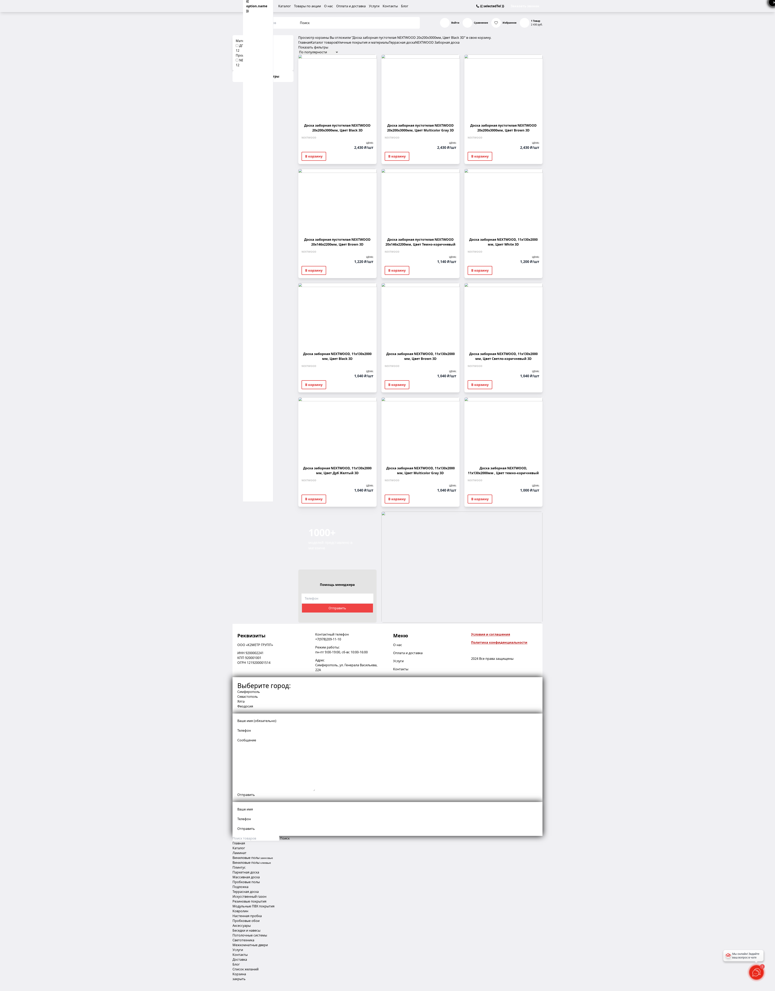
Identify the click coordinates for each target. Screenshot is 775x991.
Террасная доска (402, 42)
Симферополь (248, 691)
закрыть (239, 979)
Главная (304, 42)
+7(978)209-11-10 (328, 639)
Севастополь (247, 696)
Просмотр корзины (313, 37)
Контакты (390, 6)
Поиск (305, 23)
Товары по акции (307, 6)
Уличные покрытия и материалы (363, 42)
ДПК (242, 45)
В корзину (314, 156)
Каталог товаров (324, 42)
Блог (404, 6)
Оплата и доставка (351, 6)
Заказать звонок (525, 6)
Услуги (374, 6)
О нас (328, 6)
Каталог (284, 6)
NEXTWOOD (424, 42)
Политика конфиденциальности (499, 642)
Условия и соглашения (490, 634)
